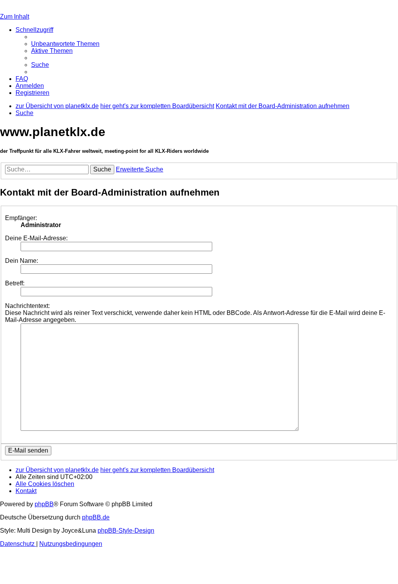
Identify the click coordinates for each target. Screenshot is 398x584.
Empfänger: (21, 218)
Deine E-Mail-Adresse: (36, 238)
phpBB (44, 504)
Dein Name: (21, 260)
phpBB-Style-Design (126, 530)
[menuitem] (65, 43)
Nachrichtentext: (27, 305)
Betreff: (14, 283)
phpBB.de (96, 517)
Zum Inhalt (14, 16)
